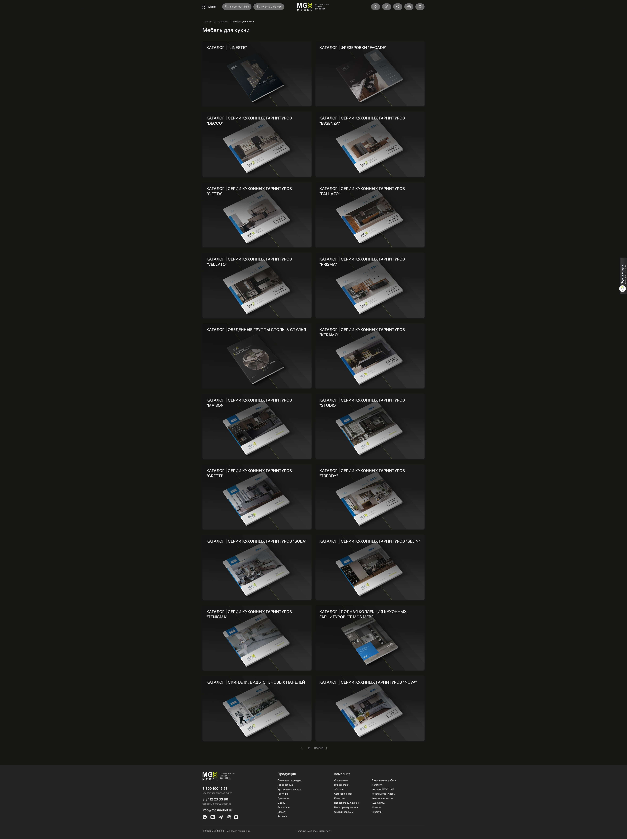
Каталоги (222, 21)
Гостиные (283, 793)
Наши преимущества (346, 807)
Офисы (282, 802)
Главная (207, 21)
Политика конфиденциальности (313, 831)
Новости (376, 807)
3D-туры (339, 789)
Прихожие (283, 798)
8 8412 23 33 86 (215, 799)
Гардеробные (285, 784)
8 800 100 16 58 (215, 789)
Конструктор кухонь (383, 793)
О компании (341, 780)
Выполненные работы (384, 780)
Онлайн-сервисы (343, 811)
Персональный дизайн (346, 802)
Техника (282, 816)
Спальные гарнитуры (290, 780)
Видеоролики (341, 784)
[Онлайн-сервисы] (386, 6)
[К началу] (421, 830)
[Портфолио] (408, 6)
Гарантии (377, 811)
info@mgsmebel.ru (217, 810)
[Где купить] (397, 6)
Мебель (282, 811)
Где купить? (378, 802)
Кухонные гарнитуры (289, 789)
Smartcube (283, 807)
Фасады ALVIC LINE (383, 789)
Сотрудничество (343, 793)
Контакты (339, 798)
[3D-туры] (375, 6)
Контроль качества (382, 798)
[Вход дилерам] (420, 6)
